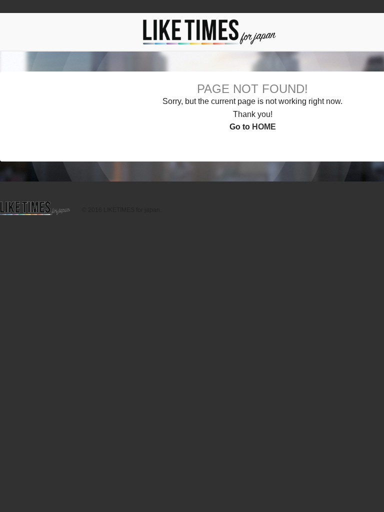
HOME (264, 126)
